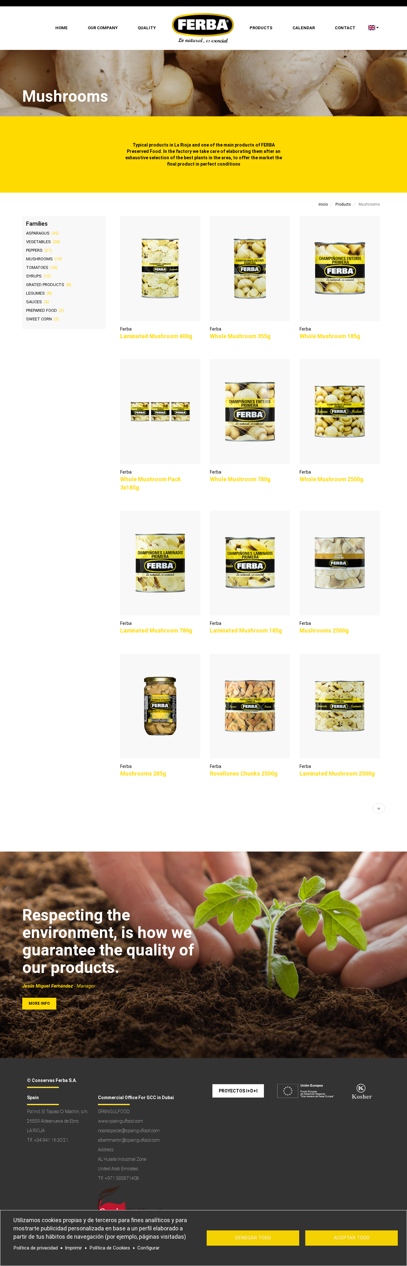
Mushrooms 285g (143, 773)
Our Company (103, 27)
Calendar (304, 27)
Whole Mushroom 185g (330, 336)
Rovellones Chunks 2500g (244, 773)
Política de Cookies (109, 1248)
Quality (147, 27)
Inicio (323, 204)
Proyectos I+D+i (238, 1090)
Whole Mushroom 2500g (331, 479)
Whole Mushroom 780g (240, 479)
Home (61, 27)
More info (39, 1003)
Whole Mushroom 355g (240, 336)
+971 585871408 (122, 1178)
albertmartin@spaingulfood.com (129, 1140)
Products (261, 27)
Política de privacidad (35, 1248)
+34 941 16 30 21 (51, 1140)
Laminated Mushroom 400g (156, 336)
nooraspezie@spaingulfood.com (129, 1130)
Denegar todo (253, 1238)
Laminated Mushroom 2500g (337, 773)
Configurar (148, 1248)
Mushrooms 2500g (324, 630)
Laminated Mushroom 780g (156, 630)
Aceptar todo (351, 1238)
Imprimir (73, 1248)
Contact (345, 27)
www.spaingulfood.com (120, 1121)
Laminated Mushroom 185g (246, 630)
